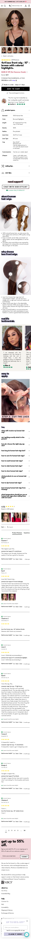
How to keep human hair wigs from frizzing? (13, 488)
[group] (15, 506)
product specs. (10, 110)
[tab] (17, 533)
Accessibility (4, 907)
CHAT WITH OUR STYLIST (16, 187)
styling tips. (9, 166)
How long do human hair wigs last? (13, 451)
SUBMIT (25, 857)
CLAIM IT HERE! (15, 934)
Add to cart (13, 89)
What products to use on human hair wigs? (13, 477)
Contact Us (4, 901)
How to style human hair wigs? (11, 466)
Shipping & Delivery (7, 910)
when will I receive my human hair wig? (13, 431)
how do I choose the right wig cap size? (12, 444)
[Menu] (2, 6)
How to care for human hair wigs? (13, 456)
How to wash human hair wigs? (12, 461)
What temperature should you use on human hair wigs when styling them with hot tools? (14, 496)
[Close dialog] (27, 921)
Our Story (4, 890)
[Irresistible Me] (15, 5)
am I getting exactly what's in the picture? (12, 438)
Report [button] (17, 559)
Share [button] (20, 559)
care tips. (8, 173)
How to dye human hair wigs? (11, 483)
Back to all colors (8, 56)
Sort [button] (2, 527)
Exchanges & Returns (7, 913)
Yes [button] (14, 559)
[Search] (6, 6)
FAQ (2, 904)
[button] (15, 60)
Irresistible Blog (5, 893)
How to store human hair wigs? (12, 471)
